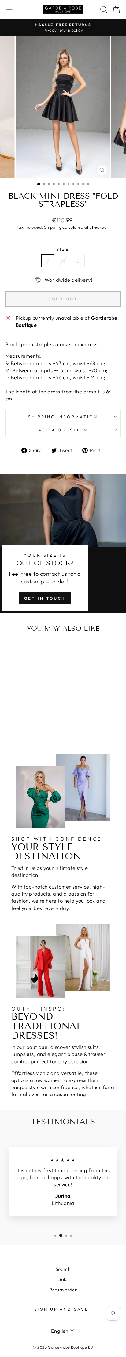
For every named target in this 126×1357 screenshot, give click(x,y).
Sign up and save (61, 1309)
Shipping (52, 227)
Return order (63, 1290)
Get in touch (45, 598)
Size (63, 249)
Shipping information (63, 416)
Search (63, 1269)
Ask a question (63, 429)
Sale (63, 1279)
